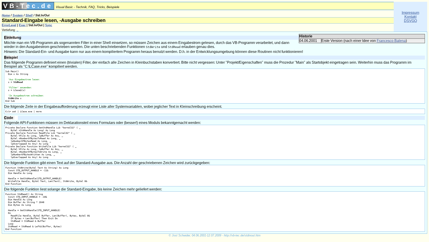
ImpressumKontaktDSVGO (410, 17)
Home (6, 15)
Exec (22, 25)
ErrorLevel (9, 25)
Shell (29, 15)
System (18, 15)
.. (17, 30)
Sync (48, 25)
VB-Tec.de (28, 5)
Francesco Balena (391, 41)
